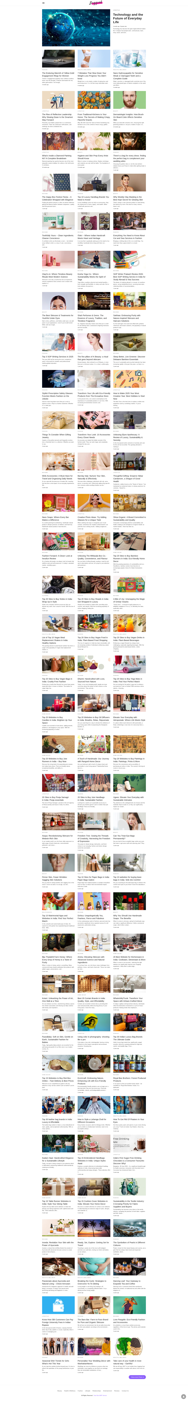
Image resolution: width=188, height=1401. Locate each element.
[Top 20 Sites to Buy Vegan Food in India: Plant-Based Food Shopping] (94, 623)
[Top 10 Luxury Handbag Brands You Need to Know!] (94, 182)
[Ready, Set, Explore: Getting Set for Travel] (94, 1228)
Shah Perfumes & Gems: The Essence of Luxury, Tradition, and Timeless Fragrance (92, 318)
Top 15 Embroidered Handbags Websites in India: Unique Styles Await (92, 1161)
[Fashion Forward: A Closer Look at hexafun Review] (58, 541)
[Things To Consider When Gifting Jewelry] (58, 420)
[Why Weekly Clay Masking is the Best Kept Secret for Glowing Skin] (129, 182)
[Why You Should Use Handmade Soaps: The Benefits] (129, 901)
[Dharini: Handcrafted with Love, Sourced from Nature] (94, 664)
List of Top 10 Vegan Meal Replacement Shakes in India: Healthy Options (55, 640)
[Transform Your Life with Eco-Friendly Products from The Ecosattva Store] (94, 379)
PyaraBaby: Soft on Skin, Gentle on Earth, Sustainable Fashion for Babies (57, 1039)
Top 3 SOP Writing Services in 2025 (57, 357)
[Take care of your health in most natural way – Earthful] (129, 1346)
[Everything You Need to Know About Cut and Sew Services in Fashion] (129, 221)
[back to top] (183, 1396)
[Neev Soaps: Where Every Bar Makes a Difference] (58, 503)
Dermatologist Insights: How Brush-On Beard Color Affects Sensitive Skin (128, 117)
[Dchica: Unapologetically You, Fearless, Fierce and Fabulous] (94, 901)
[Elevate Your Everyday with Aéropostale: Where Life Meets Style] (129, 703)
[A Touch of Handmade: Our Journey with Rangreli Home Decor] (94, 744)
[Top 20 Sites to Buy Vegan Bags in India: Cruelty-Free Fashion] (58, 664)
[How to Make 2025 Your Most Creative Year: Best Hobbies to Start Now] (129, 379)
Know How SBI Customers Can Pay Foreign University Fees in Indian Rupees (57, 1322)
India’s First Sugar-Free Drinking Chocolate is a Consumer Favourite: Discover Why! (129, 1161)
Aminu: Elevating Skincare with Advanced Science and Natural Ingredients (91, 960)
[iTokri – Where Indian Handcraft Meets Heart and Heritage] (94, 221)
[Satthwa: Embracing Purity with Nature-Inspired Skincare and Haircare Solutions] (129, 301)
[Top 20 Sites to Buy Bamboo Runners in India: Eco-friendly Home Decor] (129, 541)
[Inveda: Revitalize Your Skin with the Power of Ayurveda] (58, 1228)
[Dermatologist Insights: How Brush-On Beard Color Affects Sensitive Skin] (129, 100)
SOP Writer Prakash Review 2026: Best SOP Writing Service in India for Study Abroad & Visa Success (129, 277)
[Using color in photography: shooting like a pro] (94, 1022)
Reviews (45, 193)
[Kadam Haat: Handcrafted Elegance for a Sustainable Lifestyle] (58, 1143)
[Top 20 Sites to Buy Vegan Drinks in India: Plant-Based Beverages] (129, 623)
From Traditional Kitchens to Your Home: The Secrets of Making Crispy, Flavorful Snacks (94, 117)
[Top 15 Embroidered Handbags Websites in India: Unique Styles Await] (94, 1143)
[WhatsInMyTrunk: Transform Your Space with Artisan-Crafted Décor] (129, 984)
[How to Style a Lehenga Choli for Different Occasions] (94, 1105)
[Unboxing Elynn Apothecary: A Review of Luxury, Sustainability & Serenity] (129, 420)
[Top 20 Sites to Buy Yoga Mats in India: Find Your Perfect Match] (129, 664)
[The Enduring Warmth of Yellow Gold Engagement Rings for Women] (58, 58)
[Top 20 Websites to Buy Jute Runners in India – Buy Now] (58, 744)
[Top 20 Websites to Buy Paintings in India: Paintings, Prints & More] (129, 744)
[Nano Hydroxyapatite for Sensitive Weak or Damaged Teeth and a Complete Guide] (129, 58)
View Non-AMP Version (100, 1395)
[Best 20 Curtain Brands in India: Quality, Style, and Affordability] (94, 984)
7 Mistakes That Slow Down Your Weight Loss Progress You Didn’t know (92, 76)
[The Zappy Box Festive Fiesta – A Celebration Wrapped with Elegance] (58, 182)
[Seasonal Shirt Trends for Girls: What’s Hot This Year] (58, 1346)
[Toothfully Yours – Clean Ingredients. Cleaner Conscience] (58, 221)
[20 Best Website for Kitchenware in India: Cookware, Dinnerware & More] (129, 942)
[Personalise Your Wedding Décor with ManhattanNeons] (94, 1346)
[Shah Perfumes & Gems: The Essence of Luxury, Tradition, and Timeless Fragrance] (94, 301)
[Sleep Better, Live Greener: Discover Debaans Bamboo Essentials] (129, 342)
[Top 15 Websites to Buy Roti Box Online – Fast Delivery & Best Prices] (58, 1064)
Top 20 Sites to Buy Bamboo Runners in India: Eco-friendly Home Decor (129, 558)
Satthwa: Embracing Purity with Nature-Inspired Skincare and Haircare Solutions (126, 318)
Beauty (115, 111)
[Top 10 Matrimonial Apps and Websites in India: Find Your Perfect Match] (58, 901)
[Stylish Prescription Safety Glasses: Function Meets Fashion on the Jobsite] (58, 379)
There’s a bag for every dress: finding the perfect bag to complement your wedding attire (129, 158)
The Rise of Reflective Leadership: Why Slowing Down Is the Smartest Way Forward (57, 117)
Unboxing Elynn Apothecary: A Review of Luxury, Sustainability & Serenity (128, 437)
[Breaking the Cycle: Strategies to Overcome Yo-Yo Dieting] (94, 1266)
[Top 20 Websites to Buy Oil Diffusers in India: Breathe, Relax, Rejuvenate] (94, 703)
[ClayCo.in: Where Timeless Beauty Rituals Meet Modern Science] (58, 260)
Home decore (117, 755)
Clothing (45, 595)
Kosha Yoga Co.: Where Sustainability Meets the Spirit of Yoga (92, 277)
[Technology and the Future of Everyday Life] (76, 27)
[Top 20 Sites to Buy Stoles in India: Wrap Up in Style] (58, 584)
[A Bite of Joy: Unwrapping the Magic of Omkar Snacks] (129, 584)
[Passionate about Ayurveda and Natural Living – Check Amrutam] (58, 1266)
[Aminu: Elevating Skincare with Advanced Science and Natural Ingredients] (94, 942)
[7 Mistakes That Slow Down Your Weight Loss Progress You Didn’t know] (94, 58)
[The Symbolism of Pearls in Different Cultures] (129, 1228)
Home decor (117, 552)
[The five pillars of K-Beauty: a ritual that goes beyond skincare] (94, 342)
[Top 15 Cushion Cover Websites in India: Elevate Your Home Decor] (94, 1187)
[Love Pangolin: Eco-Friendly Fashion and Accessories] (129, 1305)
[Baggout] (95, 3)
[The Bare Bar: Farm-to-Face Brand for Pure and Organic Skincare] (94, 1305)
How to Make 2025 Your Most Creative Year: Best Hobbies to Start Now (129, 396)
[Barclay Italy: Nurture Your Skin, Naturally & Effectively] (94, 461)
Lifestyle (116, 10)
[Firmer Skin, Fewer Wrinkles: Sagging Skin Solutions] (58, 863)
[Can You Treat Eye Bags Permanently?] (129, 821)
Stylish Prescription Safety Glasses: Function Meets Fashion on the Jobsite (57, 396)
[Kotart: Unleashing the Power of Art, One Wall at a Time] (58, 984)
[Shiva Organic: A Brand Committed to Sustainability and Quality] (129, 503)
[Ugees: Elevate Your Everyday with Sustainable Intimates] (129, 783)
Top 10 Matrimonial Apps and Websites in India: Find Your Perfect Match (57, 918)
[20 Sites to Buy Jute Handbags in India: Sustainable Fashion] (94, 783)
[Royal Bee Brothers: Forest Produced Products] (129, 1064)
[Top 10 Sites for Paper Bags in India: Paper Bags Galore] (94, 863)
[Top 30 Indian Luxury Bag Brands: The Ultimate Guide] (129, 1022)
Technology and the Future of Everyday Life (128, 18)
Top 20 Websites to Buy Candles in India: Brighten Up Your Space (57, 720)
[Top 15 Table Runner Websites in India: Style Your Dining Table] (58, 1187)
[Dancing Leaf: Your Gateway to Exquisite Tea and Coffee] (129, 1266)
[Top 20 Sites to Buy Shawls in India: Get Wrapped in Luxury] (94, 584)
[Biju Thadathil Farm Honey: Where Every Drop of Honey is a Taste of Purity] (58, 942)
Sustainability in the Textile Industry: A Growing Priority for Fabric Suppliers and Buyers (128, 1204)
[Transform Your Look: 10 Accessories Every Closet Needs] (94, 420)
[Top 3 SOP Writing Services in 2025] (58, 342)
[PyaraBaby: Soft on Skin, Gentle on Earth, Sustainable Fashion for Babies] (58, 1022)
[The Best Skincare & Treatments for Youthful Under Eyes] (58, 301)
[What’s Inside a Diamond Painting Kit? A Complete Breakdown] (58, 141)
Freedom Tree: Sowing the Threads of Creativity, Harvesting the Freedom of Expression (94, 838)
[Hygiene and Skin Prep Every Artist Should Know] (94, 141)
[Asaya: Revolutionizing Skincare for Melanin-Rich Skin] (58, 821)
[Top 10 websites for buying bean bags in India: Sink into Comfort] (129, 863)
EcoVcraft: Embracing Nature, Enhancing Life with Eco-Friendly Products (92, 1081)
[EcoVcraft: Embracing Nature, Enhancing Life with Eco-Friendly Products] (94, 1064)
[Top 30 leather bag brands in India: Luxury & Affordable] (58, 1105)
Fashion (44, 69)
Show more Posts (136, 1377)
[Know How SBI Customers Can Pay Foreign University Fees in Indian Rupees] (58, 1305)
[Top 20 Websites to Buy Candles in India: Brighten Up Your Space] (58, 703)
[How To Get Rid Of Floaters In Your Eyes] (129, 1105)
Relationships (47, 912)
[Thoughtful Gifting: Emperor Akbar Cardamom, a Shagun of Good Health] (129, 461)
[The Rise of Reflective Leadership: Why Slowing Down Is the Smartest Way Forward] (58, 100)
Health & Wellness (84, 69)
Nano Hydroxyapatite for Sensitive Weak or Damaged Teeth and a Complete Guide (128, 76)
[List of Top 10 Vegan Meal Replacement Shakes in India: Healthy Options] (58, 623)
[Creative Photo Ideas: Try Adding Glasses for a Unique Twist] (94, 503)
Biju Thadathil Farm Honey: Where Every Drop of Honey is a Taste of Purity (57, 960)
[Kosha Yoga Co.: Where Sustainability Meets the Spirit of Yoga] (94, 260)
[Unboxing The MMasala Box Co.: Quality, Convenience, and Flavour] (94, 541)
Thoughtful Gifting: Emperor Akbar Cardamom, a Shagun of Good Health (128, 478)
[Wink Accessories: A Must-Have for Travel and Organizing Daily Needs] (58, 461)
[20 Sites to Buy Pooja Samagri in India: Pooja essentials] (58, 783)
